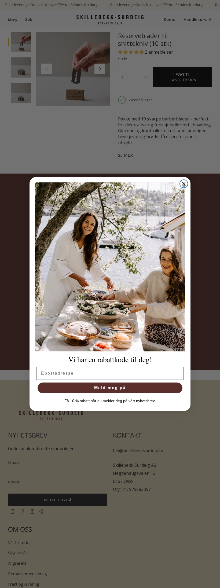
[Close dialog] (184, 184)
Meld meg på (110, 387)
